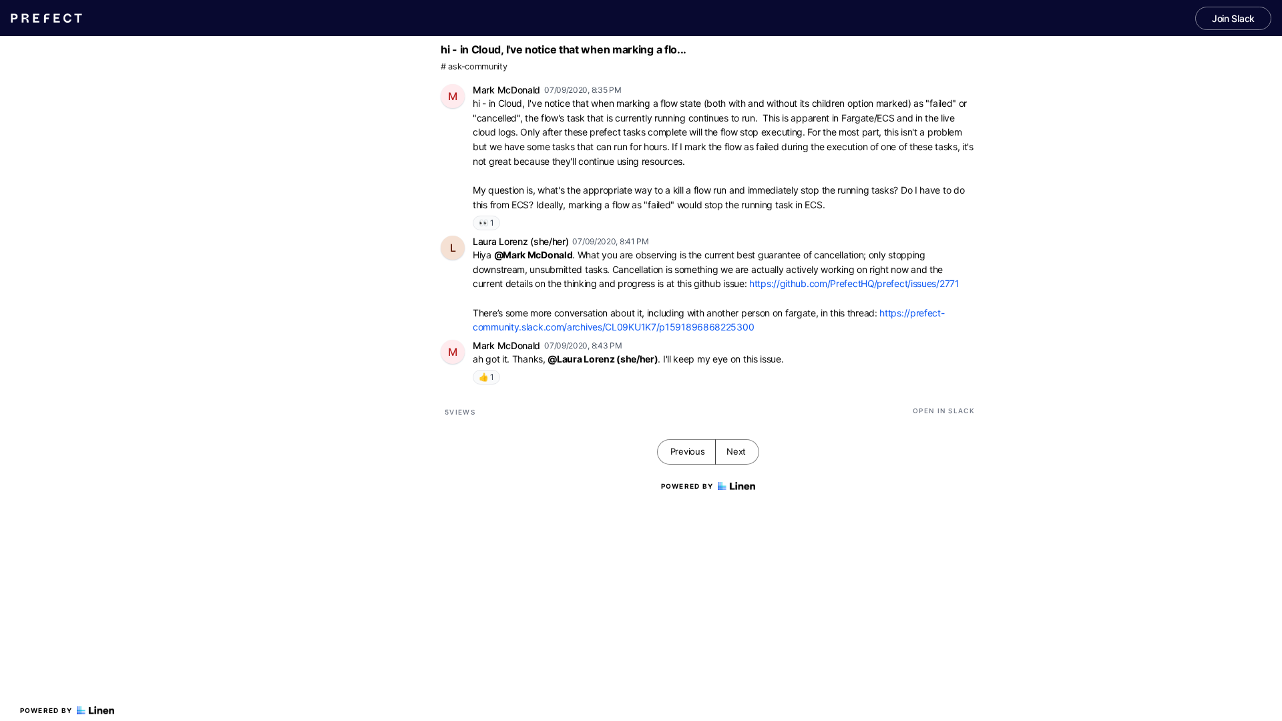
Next (736, 451)
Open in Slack (944, 411)
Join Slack (1233, 18)
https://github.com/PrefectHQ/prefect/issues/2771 (854, 283)
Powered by (46, 710)
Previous (687, 451)
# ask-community (474, 66)
